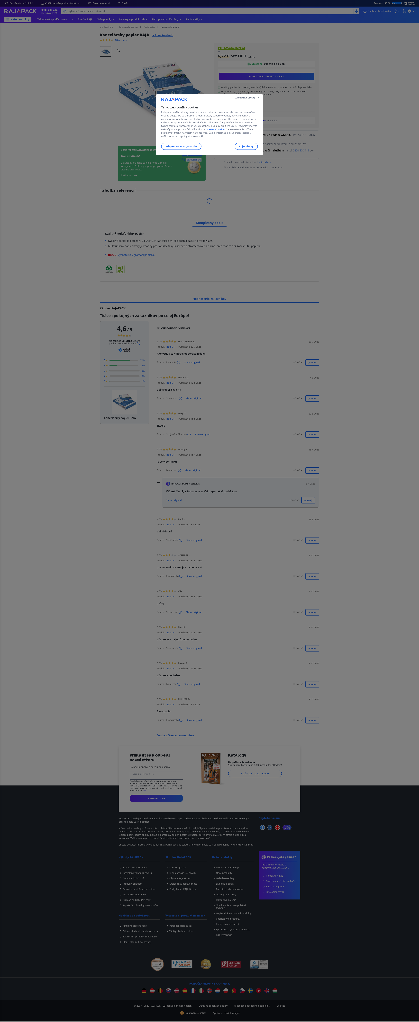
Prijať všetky (246, 146)
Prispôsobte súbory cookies (181, 146)
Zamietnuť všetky (245, 97)
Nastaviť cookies (216, 129)
